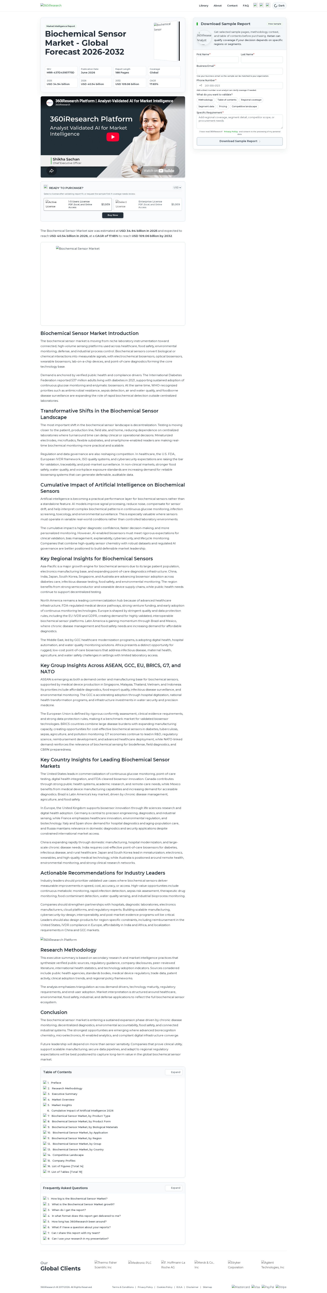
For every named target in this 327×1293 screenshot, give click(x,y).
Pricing (223, 106)
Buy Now (113, 215)
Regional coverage (251, 99)
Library (203, 5)
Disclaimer (192, 1287)
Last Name (248, 54)
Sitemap (207, 1287)
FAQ (246, 5)
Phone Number (206, 80)
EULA (179, 1287)
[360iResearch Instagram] (268, 5)
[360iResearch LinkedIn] (255, 5)
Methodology (206, 99)
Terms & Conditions (123, 1287)
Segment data (206, 106)
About (218, 5)
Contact (232, 5)
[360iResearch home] (55, 6)
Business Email (206, 65)
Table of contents (227, 99)
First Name (203, 54)
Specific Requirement (210, 112)
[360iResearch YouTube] (262, 5)
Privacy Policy (230, 131)
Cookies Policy (164, 1287)
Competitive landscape (244, 106)
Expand (175, 1072)
